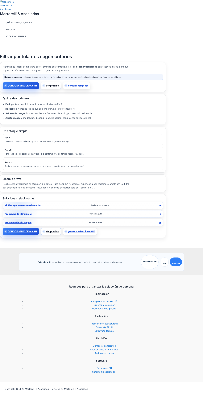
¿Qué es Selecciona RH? (81, 231)
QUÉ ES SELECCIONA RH (19, 22)
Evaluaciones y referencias (104, 349)
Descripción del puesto (104, 308)
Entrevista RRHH (104, 327)
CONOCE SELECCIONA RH (22, 85)
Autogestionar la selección (104, 301)
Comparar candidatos (104, 345)
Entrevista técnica (104, 330)
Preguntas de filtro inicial (53, 214)
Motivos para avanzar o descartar (57, 205)
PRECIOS (10, 29)
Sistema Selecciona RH (104, 371)
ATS (165, 263)
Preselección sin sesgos (53, 222)
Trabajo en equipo (104, 353)
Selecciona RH (149, 261)
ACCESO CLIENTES (16, 36)
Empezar (176, 263)
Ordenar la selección (104, 305)
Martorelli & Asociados (19, 14)
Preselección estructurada (104, 323)
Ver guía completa (78, 85)
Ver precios (52, 85)
